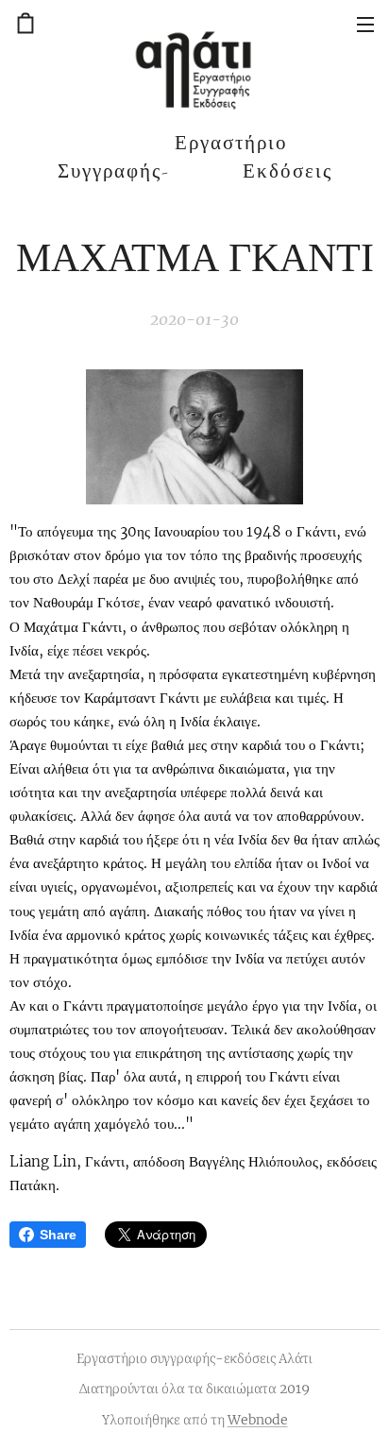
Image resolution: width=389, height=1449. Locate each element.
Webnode (258, 1419)
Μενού (365, 24)
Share (58, 1234)
